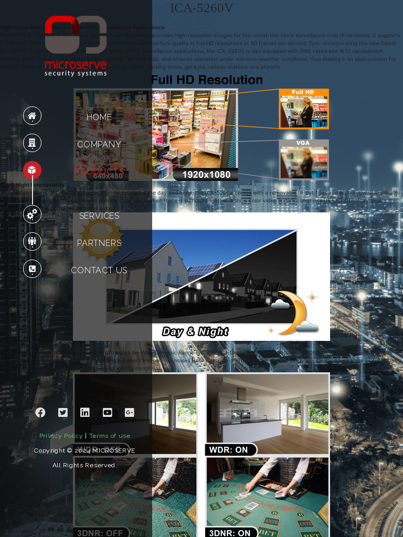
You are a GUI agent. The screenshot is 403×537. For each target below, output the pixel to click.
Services (99, 216)
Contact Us (99, 270)
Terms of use (110, 435)
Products (99, 172)
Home (99, 117)
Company (99, 144)
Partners (99, 243)
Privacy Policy (61, 435)
